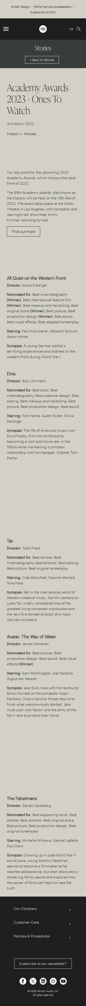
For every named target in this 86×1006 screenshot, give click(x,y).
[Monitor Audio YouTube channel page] (63, 980)
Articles (30, 133)
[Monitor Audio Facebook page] (23, 980)
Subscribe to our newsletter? (43, 963)
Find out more (23, 231)
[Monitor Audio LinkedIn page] (43, 980)
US (71, 29)
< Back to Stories (42, 60)
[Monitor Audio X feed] (33, 980)
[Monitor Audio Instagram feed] (54, 980)
